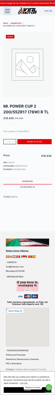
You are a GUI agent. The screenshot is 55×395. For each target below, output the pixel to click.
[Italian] (27, 256)
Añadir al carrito (34, 141)
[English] (17, 256)
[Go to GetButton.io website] (49, 392)
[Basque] (7, 256)
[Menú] (7, 11)
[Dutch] (14, 256)
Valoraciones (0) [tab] (27, 187)
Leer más (24, 383)
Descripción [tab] (27, 181)
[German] (24, 256)
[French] (21, 256)
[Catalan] (11, 256)
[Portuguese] (30, 256)
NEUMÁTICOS (21, 166)
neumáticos (19, 169)
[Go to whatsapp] (49, 387)
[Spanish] (34, 256)
